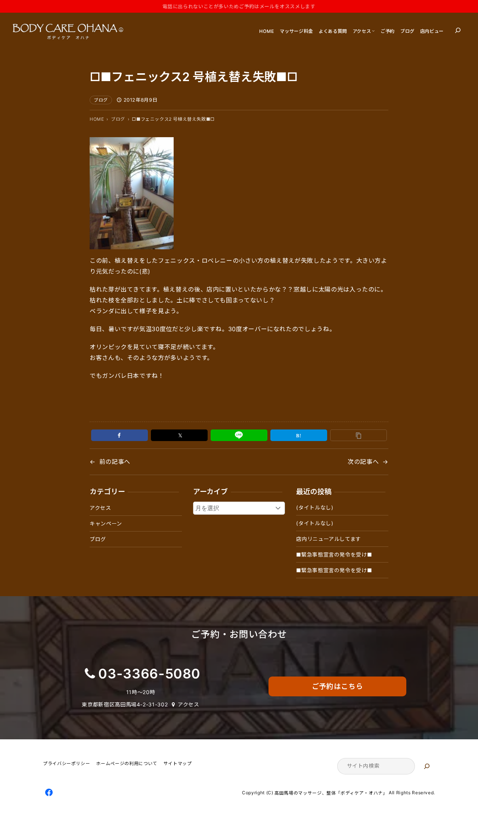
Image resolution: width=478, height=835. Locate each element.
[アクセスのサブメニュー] (373, 30)
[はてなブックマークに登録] (298, 435)
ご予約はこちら (337, 686)
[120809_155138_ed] (132, 244)
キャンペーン (106, 523)
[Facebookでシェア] (119, 435)
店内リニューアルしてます (328, 539)
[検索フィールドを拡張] (458, 30)
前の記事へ (114, 461)
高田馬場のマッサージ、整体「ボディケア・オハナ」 (330, 793)
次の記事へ (363, 461)
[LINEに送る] (239, 435)
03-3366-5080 (149, 674)
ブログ (101, 100)
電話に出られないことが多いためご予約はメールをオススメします (238, 6)
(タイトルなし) (314, 507)
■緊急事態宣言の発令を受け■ (334, 554)
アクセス (100, 508)
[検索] (427, 766)
